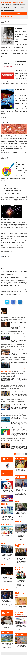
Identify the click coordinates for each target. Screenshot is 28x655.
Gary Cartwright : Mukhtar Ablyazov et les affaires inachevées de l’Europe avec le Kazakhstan (13, 319)
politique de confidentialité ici (7, 10)
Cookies (16, 654)
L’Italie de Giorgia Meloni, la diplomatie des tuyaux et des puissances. (20, 647)
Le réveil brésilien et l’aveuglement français (13, 428)
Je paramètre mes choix (10, 16)
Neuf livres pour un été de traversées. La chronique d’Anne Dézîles (7, 537)
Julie (11, 313)
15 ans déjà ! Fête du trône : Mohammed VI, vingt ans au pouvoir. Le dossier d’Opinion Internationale (14, 359)
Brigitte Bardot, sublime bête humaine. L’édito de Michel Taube (7, 626)
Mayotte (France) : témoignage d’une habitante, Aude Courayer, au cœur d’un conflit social (12, 333)
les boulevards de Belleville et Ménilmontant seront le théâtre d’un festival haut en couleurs (14, 224)
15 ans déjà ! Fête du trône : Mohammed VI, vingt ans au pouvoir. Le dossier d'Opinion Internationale (7, 557)
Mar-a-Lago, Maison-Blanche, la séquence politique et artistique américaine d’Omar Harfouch (13, 440)
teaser (23, 150)
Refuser (2, 16)
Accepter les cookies (14, 13)
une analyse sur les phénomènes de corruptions (21, 70)
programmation (11, 150)
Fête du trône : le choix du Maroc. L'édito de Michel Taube (21, 471)
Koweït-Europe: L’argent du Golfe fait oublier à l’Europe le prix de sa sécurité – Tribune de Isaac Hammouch (13, 401)
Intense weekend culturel (7, 277)
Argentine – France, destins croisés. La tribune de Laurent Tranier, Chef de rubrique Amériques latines (20, 560)
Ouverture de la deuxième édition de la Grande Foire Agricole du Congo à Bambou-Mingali (13, 346)
